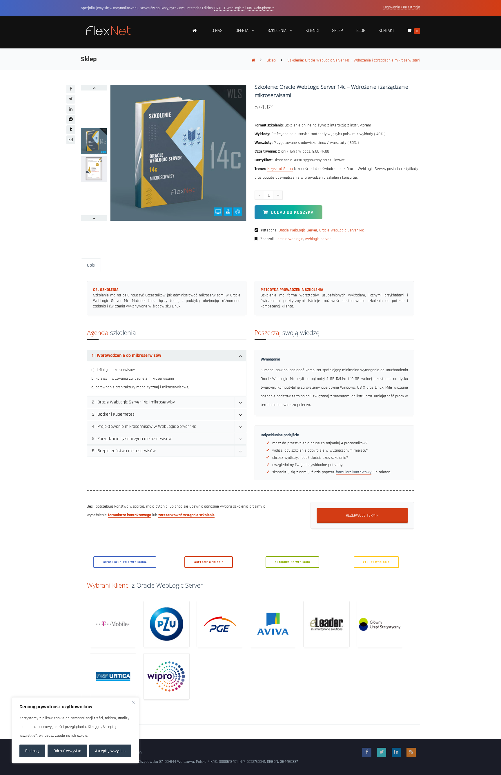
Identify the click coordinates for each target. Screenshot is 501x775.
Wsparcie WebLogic (209, 562)
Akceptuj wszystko (110, 751)
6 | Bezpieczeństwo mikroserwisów (124, 451)
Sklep (271, 60)
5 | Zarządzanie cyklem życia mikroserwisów (132, 439)
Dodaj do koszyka (292, 212)
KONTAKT (386, 30)
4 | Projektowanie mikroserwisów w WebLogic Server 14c (144, 426)
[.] (195, 32)
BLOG (360, 30)
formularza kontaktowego (129, 515)
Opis (91, 265)
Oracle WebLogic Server (298, 230)
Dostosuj (32, 751)
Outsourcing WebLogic (292, 562)
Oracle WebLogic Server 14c (341, 230)
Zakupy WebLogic (376, 562)
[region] (75, 730)
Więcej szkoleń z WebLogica (125, 562)
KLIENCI (312, 30)
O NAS (217, 30)
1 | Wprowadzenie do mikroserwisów (126, 355)
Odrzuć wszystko (67, 751)
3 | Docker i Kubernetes (113, 414)
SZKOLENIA (277, 30)
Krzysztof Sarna (280, 168)
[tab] (166, 355)
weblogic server (318, 239)
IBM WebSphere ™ (260, 8)
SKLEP (337, 30)
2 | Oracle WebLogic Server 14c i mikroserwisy (133, 402)
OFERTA (242, 30)
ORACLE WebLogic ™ (229, 8)
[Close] (133, 702)
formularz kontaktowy (353, 472)
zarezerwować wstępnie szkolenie (186, 515)
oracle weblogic (290, 239)
